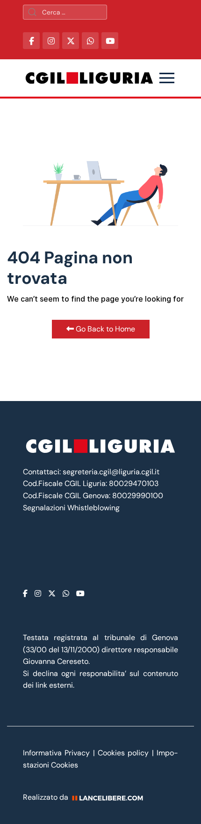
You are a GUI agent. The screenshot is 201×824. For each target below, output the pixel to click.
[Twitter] (52, 594)
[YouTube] (109, 40)
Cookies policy (123, 753)
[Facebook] (25, 594)
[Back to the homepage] (89, 78)
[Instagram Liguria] (51, 40)
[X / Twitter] (70, 40)
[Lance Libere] (111, 797)
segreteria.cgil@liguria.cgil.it (111, 472)
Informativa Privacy (58, 753)
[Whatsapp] (66, 594)
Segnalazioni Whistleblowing (71, 508)
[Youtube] (80, 594)
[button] (167, 78)
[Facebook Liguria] (31, 40)
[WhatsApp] (90, 40)
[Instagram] (38, 594)
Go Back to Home (104, 329)
